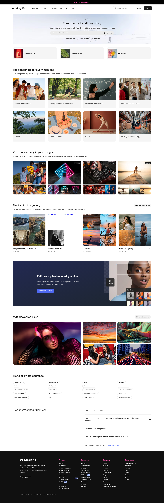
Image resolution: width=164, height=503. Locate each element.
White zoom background (21, 390)
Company (106, 460)
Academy (84, 463)
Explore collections (141, 205)
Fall (50, 397)
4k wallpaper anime (89, 386)
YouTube (127, 468)
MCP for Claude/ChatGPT (68, 478)
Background (52, 386)
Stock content (63, 475)
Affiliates (83, 484)
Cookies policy (85, 477)
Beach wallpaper (53, 382)
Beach (85, 382)
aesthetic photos (70, 38)
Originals (85, 475)
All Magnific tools (64, 489)
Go (17, 361)
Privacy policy (85, 472)
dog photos (97, 38)
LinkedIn (127, 470)
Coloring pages (88, 397)
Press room (106, 484)
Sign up (148, 8)
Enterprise (84, 486)
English (26, 477)
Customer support (130, 463)
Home (75, 19)
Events (105, 477)
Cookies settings (86, 479)
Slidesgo (105, 479)
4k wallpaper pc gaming (21, 397)
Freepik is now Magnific (81, 2)
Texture (17, 386)
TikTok (127, 472)
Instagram (128, 466)
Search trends (107, 472)
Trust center (84, 482)
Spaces (61, 463)
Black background (123, 386)
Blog (104, 475)
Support (83, 468)
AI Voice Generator (64, 472)
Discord (127, 475)
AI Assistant (62, 466)
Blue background (19, 382)
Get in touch (129, 460)
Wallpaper (121, 382)
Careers (105, 470)
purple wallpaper (84, 38)
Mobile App (62, 486)
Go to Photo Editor (45, 291)
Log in (139, 8)
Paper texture (53, 390)
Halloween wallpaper (89, 390)
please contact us (113, 445)
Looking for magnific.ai (109, 486)
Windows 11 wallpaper (124, 397)
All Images (81, 19)
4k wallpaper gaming (54, 393)
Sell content (106, 482)
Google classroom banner (91, 393)
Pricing (73, 8)
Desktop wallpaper (19, 393)
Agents (62, 482)
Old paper (121, 393)
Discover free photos (143, 317)
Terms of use (85, 470)
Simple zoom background (125, 390)
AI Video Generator (64, 470)
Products (62, 460)
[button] (25, 477)
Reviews (105, 468)
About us (105, 466)
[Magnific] (28, 460)
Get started (85, 460)
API (60, 484)
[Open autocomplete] (52, 33)
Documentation (85, 466)
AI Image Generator (65, 468)
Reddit (127, 479)
